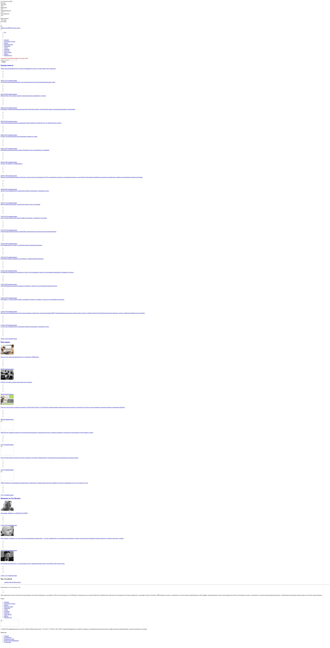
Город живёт (8, 52)
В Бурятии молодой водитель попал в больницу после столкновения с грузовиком (25, 150)
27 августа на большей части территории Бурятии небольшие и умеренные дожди (25, 326)
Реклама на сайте (9, 639)
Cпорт (6, 47)
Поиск (3, 61)
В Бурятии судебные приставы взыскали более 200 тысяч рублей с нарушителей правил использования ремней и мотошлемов (38, 109)
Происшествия (8, 44)
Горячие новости (7, 65)
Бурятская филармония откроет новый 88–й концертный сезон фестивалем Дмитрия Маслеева (28, 231)
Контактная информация (11, 640)
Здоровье (6, 49)
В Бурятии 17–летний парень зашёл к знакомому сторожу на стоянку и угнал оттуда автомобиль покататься (32, 299)
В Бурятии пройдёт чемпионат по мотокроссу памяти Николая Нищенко (22, 258)
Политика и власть (9, 41)
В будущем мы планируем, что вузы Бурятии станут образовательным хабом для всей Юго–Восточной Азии (33, 563)
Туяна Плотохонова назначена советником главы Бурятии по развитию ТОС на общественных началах (31, 123)
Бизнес (6, 43)
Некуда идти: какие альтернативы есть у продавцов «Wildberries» (20, 357)
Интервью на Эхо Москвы (10, 498)
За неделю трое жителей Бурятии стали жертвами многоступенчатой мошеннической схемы (28, 82)
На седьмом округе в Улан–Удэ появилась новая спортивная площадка (21, 245)
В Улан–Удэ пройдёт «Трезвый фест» (11, 163)
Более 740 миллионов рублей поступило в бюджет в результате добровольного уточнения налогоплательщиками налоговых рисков (39, 457)
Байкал (6, 54)
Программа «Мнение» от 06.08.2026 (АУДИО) (14, 513)
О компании (7, 637)
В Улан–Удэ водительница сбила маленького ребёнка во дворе (19, 136)
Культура (6, 50)
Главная (6, 40)
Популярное (5, 342)
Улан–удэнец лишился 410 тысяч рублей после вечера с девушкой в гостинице (24, 218)
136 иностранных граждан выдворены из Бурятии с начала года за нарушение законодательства (29, 286)
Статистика (7, 642)
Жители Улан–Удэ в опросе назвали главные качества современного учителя (23, 95)
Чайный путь (8, 55)
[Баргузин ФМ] (5, 28)
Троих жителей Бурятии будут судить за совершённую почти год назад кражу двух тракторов (28, 68)
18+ (5, 32)
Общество (7, 46)
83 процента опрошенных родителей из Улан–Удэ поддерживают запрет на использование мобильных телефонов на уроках (37, 272)
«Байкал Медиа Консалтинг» (12, 582)
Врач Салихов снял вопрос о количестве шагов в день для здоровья (20, 204)
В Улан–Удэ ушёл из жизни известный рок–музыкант (16, 382)
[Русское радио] (15, 28)
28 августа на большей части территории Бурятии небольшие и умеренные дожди (25, 191)
